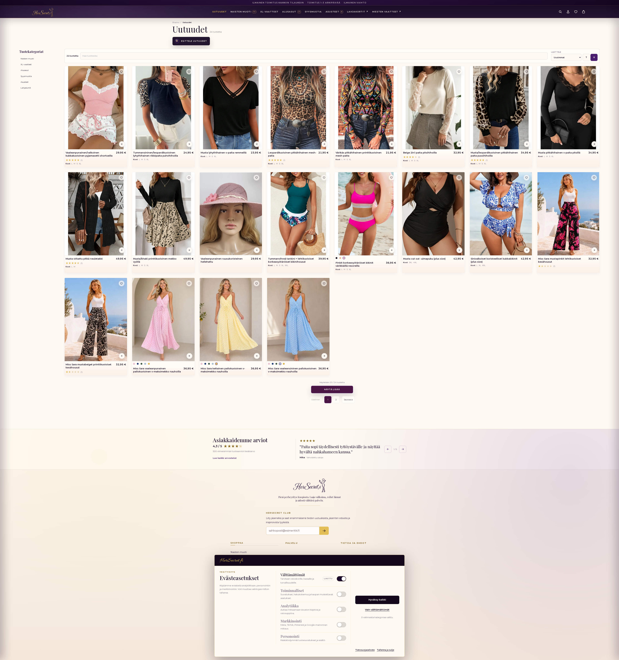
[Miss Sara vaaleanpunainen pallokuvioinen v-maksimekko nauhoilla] (163, 319)
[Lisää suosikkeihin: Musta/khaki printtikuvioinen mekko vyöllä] (189, 177)
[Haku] (560, 12)
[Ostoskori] (583, 12)
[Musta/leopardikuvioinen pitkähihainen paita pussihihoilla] (501, 107)
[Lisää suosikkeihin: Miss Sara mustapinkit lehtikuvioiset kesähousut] (594, 177)
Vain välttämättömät (377, 609)
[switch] (313, 594)
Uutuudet (219, 11)
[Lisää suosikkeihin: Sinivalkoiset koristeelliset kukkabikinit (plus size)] (526, 177)
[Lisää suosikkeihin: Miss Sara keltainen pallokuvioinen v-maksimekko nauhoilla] (256, 283)
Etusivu (175, 22)
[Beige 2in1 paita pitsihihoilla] (433, 107)
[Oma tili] (568, 12)
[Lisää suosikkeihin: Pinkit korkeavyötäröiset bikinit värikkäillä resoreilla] (391, 177)
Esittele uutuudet (191, 41)
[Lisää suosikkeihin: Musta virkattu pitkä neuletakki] (121, 177)
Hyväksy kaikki (377, 599)
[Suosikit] (576, 12)
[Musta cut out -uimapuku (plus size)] (433, 213)
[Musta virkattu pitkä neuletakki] (96, 213)
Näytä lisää (332, 389)
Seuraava (348, 399)
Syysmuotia (26, 76)
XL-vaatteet (26, 64)
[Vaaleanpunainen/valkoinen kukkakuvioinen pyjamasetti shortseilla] (96, 107)
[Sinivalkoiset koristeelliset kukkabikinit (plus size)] (501, 213)
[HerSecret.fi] (42, 12)
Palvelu (291, 543)
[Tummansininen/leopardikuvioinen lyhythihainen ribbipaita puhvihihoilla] (163, 107)
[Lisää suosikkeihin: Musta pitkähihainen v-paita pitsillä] (594, 71)
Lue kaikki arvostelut (224, 458)
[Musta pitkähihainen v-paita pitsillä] (568, 107)
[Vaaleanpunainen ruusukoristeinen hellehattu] (231, 213)
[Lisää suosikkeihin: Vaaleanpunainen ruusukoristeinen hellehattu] (256, 177)
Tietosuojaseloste (365, 650)
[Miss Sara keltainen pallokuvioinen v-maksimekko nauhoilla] (231, 319)
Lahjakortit (26, 88)
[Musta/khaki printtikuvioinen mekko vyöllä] (163, 213)
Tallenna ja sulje (385, 650)
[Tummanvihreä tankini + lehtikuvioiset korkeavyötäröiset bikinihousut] (298, 213)
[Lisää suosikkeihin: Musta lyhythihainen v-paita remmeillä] (256, 71)
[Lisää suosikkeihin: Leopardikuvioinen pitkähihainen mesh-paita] (324, 71)
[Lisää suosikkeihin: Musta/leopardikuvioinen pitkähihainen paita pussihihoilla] (526, 71)
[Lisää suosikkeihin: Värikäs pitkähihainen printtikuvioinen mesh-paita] (391, 71)
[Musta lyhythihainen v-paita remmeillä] (231, 107)
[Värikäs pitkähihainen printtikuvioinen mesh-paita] (366, 107)
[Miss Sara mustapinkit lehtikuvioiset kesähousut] (568, 213)
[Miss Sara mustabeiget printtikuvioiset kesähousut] (96, 319)
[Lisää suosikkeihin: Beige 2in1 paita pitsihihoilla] (459, 71)
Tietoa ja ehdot (354, 543)
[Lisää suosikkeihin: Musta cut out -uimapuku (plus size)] (459, 177)
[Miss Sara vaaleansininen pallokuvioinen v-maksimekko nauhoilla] (298, 319)
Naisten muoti (27, 58)
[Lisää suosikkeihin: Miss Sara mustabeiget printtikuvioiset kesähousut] (121, 283)
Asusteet (25, 82)
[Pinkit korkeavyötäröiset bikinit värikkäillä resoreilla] (366, 213)
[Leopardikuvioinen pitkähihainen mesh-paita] (298, 107)
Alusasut (25, 70)
